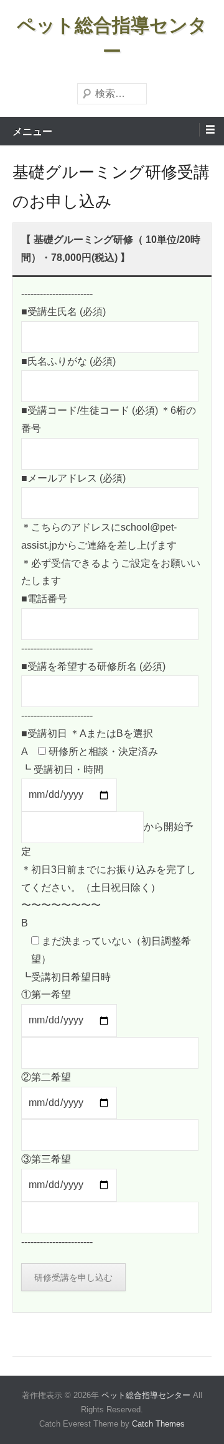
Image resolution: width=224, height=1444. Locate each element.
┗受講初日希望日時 (66, 977)
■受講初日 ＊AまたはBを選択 (87, 733)
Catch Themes (158, 1423)
